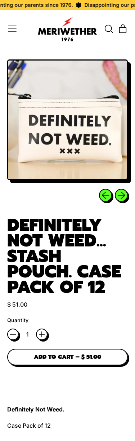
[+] (42, 334)
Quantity (17, 320)
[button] (108, 29)
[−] (13, 334)
